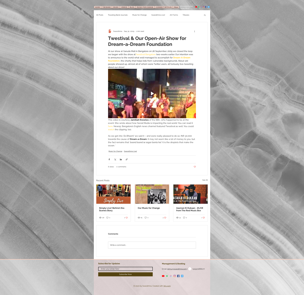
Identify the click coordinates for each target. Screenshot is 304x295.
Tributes (186, 15)
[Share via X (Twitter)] (115, 159)
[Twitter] (209, 7)
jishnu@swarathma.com (177, 269)
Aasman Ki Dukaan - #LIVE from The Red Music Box (189, 209)
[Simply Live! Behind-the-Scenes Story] (113, 194)
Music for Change (139, 15)
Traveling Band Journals (118, 15)
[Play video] (152, 93)
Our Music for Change (149, 208)
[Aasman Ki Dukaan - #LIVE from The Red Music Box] (190, 194)
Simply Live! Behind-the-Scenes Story (112, 209)
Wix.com (167, 286)
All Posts (99, 15)
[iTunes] (201, 7)
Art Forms (174, 15)
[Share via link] (127, 159)
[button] (205, 15)
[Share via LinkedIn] (121, 159)
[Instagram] (204, 7)
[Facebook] (206, 7)
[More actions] (194, 31)
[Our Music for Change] (152, 194)
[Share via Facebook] (109, 159)
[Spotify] (199, 7)
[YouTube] (196, 7)
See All (205, 180)
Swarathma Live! (158, 15)
